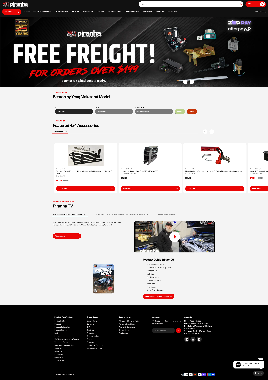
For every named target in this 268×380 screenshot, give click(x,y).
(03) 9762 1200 (202, 323)
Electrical (90, 330)
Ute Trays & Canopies (95, 345)
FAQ (56, 333)
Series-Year (140, 108)
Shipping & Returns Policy (129, 321)
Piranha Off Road (108, 169)
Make (57, 108)
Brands (57, 336)
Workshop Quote (61, 342)
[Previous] (205, 131)
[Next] (211, 131)
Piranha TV (58, 354)
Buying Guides (60, 321)
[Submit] (178, 330)
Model (97, 108)
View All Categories (94, 348)
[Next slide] (192, 82)
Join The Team (60, 360)
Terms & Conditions (127, 324)
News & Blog (59, 351)
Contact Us (58, 357)
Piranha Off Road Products (66, 374)
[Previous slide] (185, 82)
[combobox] (191, 4)
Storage (90, 339)
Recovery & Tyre (93, 336)
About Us (58, 348)
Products (58, 324)
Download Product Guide (64, 345)
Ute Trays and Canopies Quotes (66, 339)
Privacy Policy (124, 330)
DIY (88, 327)
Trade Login (123, 333)
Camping (90, 324)
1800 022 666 (195, 321)
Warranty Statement (127, 327)
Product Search (60, 330)
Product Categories (62, 327)
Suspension (91, 342)
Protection (91, 333)
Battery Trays (92, 321)
